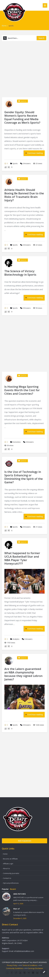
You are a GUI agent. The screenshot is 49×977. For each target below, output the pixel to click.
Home (4, 26)
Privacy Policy (12, 965)
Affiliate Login (8, 863)
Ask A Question (24, 841)
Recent (13, 889)
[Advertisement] (24, 69)
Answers (27, 163)
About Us (6, 868)
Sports (15, 163)
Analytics (16, 639)
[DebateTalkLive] (14, 12)
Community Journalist (11, 873)
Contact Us (7, 878)
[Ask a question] (43, 972)
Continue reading (35, 153)
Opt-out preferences (11, 883)
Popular (5, 889)
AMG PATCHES (19, 894)
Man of (16, 909)
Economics (17, 442)
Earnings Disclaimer (35, 968)
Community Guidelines (14, 968)
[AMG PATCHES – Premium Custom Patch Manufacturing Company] (6, 897)
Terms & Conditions (29, 965)
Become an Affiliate (10, 859)
